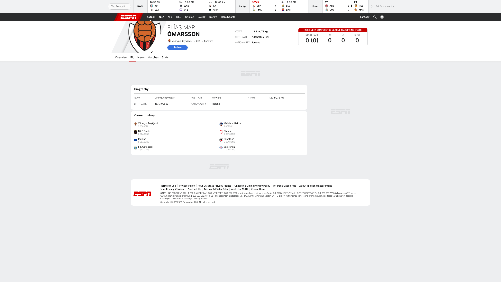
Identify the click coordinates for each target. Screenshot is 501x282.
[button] (375, 17)
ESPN (129, 17)
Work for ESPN (239, 189)
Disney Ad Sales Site (216, 189)
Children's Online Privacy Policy (252, 185)
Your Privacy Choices (172, 189)
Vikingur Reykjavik (182, 41)
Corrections (258, 189)
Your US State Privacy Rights (214, 185)
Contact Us (194, 189)
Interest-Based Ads (284, 185)
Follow (178, 47)
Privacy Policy (187, 185)
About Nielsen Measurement (315, 185)
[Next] (371, 6)
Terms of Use (168, 185)
